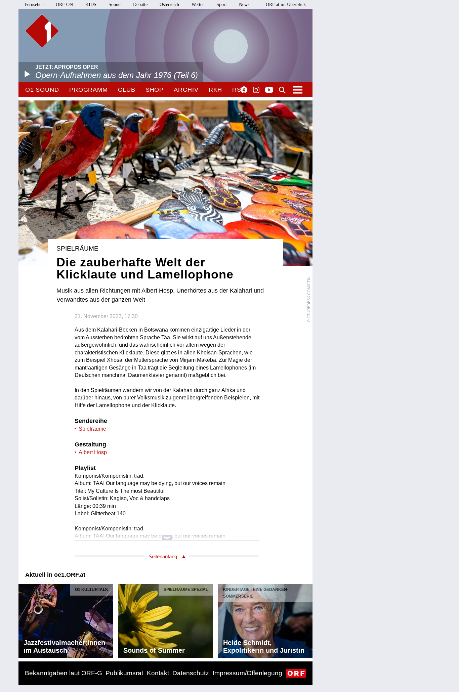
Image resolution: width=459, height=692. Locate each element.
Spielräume (92, 429)
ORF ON (64, 4)
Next (307, 619)
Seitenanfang (163, 556)
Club (126, 89)
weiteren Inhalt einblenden (167, 534)
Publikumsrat (124, 673)
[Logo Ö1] (42, 31)
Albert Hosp (93, 452)
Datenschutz (190, 673)
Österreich (169, 4)
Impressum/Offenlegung (247, 673)
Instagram (256, 90)
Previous (23, 619)
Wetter (198, 4)
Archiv (186, 89)
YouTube (269, 90)
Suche (282, 90)
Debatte (140, 4)
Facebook (244, 89)
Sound (115, 4)
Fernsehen (34, 4)
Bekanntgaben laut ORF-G (63, 673)
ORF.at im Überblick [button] (286, 4)
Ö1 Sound (42, 89)
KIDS (90, 4)
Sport (221, 4)
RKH (215, 89)
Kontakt (158, 673)
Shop (154, 89)
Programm (88, 89)
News (244, 4)
